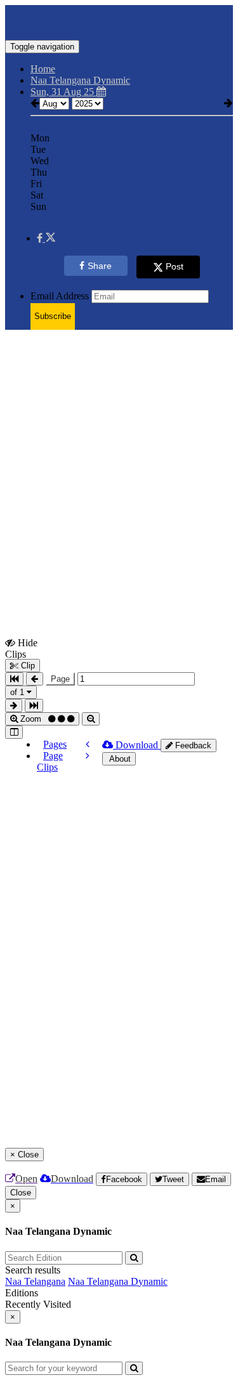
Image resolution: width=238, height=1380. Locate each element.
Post (174, 266)
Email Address (59, 295)
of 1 (18, 692)
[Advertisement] (119, 459)
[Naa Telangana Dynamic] (119, 21)
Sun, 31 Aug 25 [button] (63, 91)
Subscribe (52, 316)
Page (60, 679)
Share (100, 266)
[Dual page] (14, 732)
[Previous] (87, 744)
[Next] (87, 755)
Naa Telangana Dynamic (118, 1281)
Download (137, 744)
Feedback (192, 745)
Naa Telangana (35, 1281)
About (119, 759)
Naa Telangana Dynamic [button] (80, 80)
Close (20, 1192)
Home (42, 68)
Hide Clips (21, 648)
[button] (46, 238)
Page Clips (50, 761)
